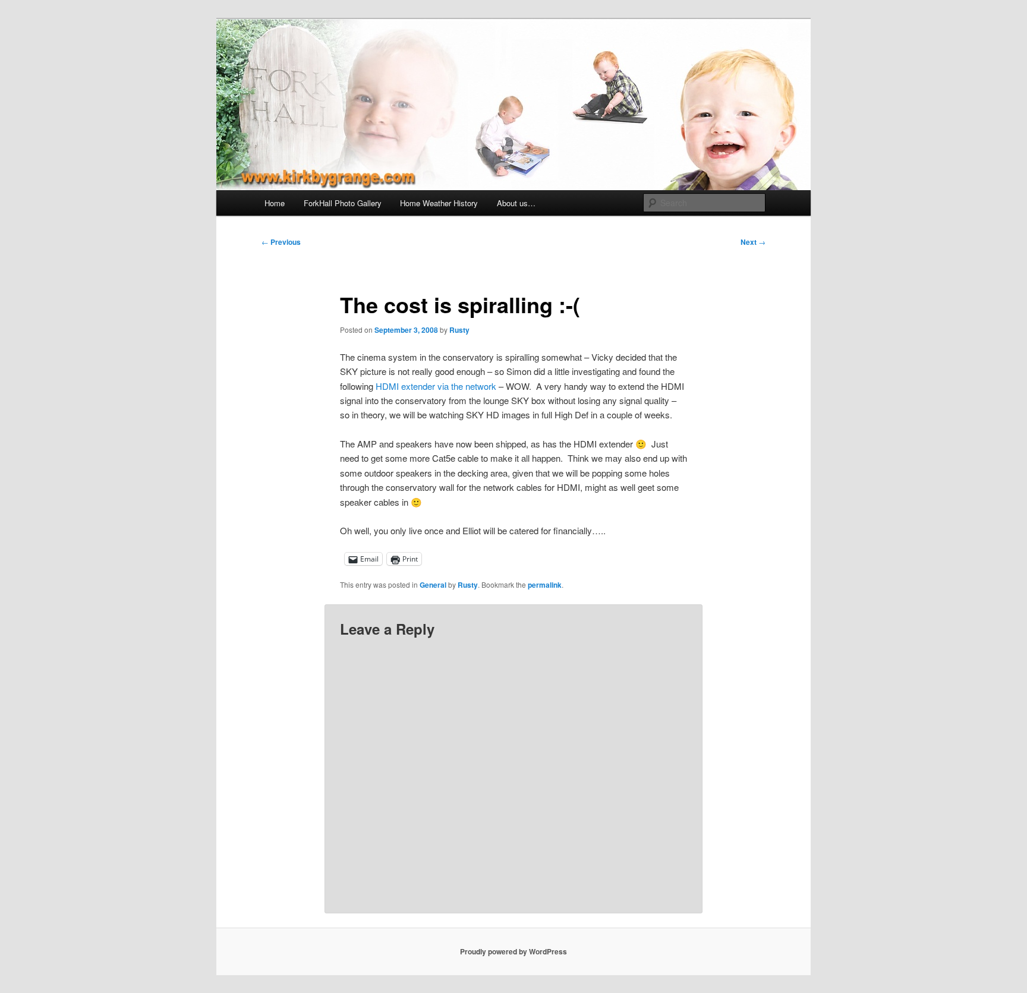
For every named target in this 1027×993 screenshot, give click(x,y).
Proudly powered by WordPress (513, 951)
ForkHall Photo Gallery (343, 203)
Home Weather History (439, 203)
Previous (281, 242)
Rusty (459, 329)
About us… (516, 203)
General (433, 584)
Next (753, 242)
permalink (545, 584)
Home (274, 203)
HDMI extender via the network (436, 386)
